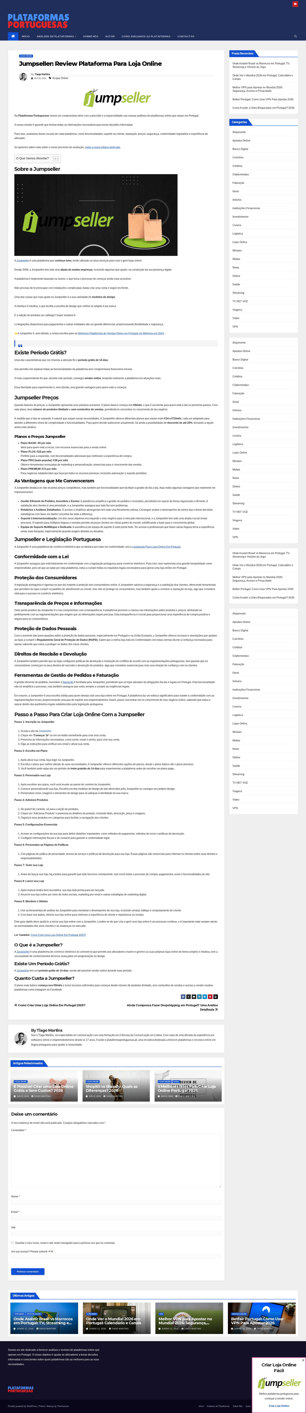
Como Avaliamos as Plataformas (146, 36)
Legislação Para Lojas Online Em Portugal (156, 546)
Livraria (237, 225)
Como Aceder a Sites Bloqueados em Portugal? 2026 (264, 107)
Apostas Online (241, 140)
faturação (68, 682)
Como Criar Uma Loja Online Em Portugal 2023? (58, 935)
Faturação (238, 182)
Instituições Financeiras (246, 208)
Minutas (237, 250)
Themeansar (63, 1406)
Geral (176, 1081)
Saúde (236, 284)
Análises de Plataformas (56, 36)
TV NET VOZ (240, 301)
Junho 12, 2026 (25, 1329)
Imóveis (237, 199)
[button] (295, 36)
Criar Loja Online (279, 1406)
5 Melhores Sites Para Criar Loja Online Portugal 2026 (187, 1088)
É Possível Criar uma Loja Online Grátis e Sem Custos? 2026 (43, 1088)
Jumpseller (23, 260)
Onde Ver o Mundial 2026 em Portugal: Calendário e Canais (113, 1321)
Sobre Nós (90, 36)
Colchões (238, 157)
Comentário (18, 1130)
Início (26, 36)
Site (13, 1227)
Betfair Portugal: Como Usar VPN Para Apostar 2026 (263, 99)
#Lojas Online (60, 78)
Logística (238, 233)
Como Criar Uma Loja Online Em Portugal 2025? (51, 1005)
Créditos (237, 166)
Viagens (237, 309)
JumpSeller (23, 951)
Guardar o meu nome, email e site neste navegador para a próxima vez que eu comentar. (65, 1243)
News (236, 267)
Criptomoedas (241, 174)
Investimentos (241, 216)
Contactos (185, 36)
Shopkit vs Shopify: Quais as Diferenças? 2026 (111, 1088)
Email (15, 1212)
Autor (110, 36)
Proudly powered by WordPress (23, 1406)
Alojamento (239, 132)
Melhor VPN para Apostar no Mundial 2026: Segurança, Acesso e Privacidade (185, 1323)
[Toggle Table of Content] (54, 158)
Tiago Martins (42, 74)
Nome (15, 1196)
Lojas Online (26, 56)
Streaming (238, 292)
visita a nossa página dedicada (102, 147)
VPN (235, 326)
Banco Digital (240, 149)
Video (236, 318)
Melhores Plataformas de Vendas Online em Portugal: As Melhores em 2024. (121, 333)
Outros (236, 276)
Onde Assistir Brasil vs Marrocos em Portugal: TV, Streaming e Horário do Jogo (43, 1323)
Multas (236, 259)
